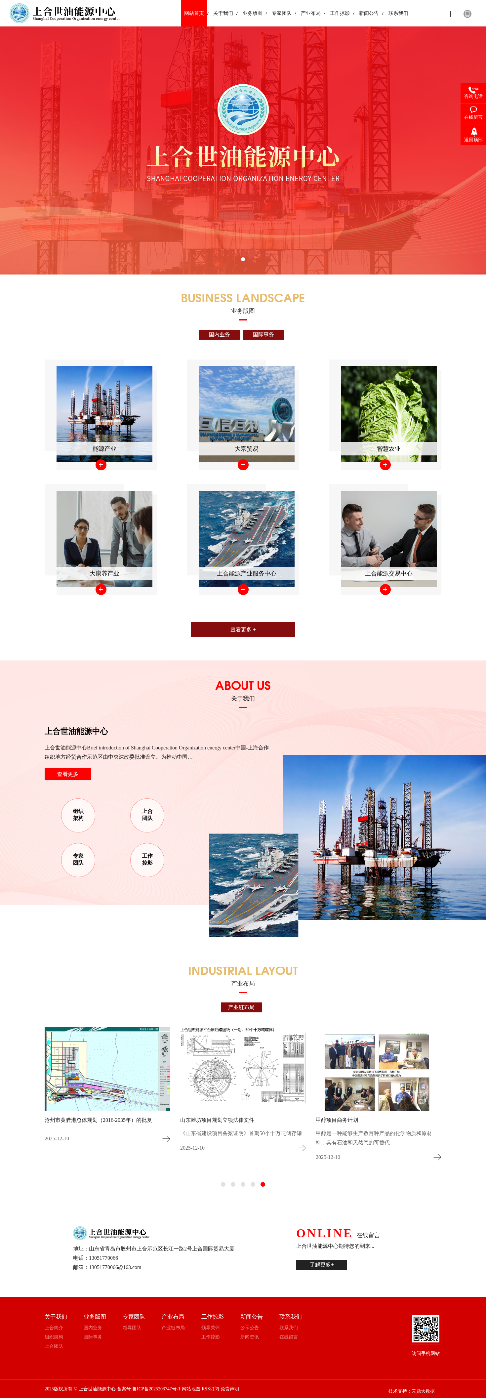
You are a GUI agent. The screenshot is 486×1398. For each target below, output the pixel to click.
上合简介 (54, 1327)
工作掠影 (147, 859)
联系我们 (288, 1327)
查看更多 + (243, 629)
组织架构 (78, 814)
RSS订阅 (210, 1388)
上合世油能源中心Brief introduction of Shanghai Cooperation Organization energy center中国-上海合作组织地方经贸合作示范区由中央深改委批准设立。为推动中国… (157, 752)
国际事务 (263, 334)
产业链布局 (241, 1007)
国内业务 (219, 334)
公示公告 (249, 1327)
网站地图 (191, 1388)
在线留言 (288, 1336)
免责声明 (230, 1388)
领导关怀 (210, 1327)
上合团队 (147, 814)
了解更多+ (322, 1264)
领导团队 (132, 1327)
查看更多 (67, 774)
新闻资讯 (249, 1336)
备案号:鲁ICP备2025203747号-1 (149, 1388)
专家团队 (78, 859)
